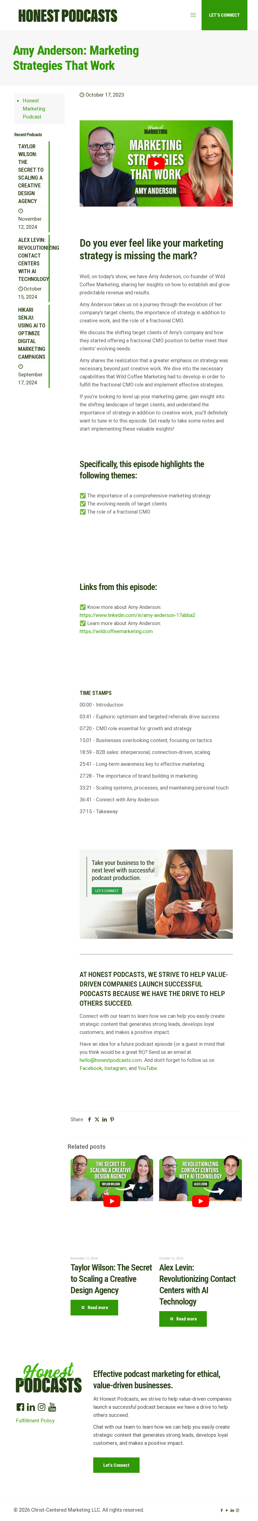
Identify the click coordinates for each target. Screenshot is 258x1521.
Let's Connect (224, 15)
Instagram (115, 1068)
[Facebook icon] (221, 1510)
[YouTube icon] (227, 1510)
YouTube (147, 1068)
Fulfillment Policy (35, 1421)
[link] (156, 894)
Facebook (91, 1068)
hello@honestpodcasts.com (111, 1060)
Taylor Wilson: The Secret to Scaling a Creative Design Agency (111, 1278)
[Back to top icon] (234, 1510)
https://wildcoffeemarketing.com (116, 631)
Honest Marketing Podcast (34, 109)
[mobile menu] (193, 15)
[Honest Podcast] (68, 15)
